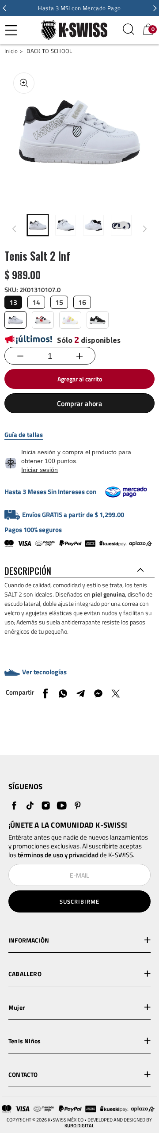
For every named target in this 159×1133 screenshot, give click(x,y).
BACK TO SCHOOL (49, 51)
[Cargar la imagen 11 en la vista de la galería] (93, 225)
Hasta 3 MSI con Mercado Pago (79, 8)
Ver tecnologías (44, 672)
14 (36, 302)
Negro (98, 320)
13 (13, 302)
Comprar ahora (79, 403)
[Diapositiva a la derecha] (145, 229)
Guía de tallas (23, 434)
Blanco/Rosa (70, 320)
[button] (4, 8)
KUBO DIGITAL (79, 1126)
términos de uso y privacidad (58, 855)
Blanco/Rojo (43, 320)
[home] (72, 29)
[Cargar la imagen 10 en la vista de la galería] (65, 225)
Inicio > (13, 51)
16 (82, 302)
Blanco (15, 320)
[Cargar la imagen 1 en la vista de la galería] (37, 225)
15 (59, 302)
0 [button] (153, 29)
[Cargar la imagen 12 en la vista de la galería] (121, 225)
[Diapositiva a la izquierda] (14, 229)
